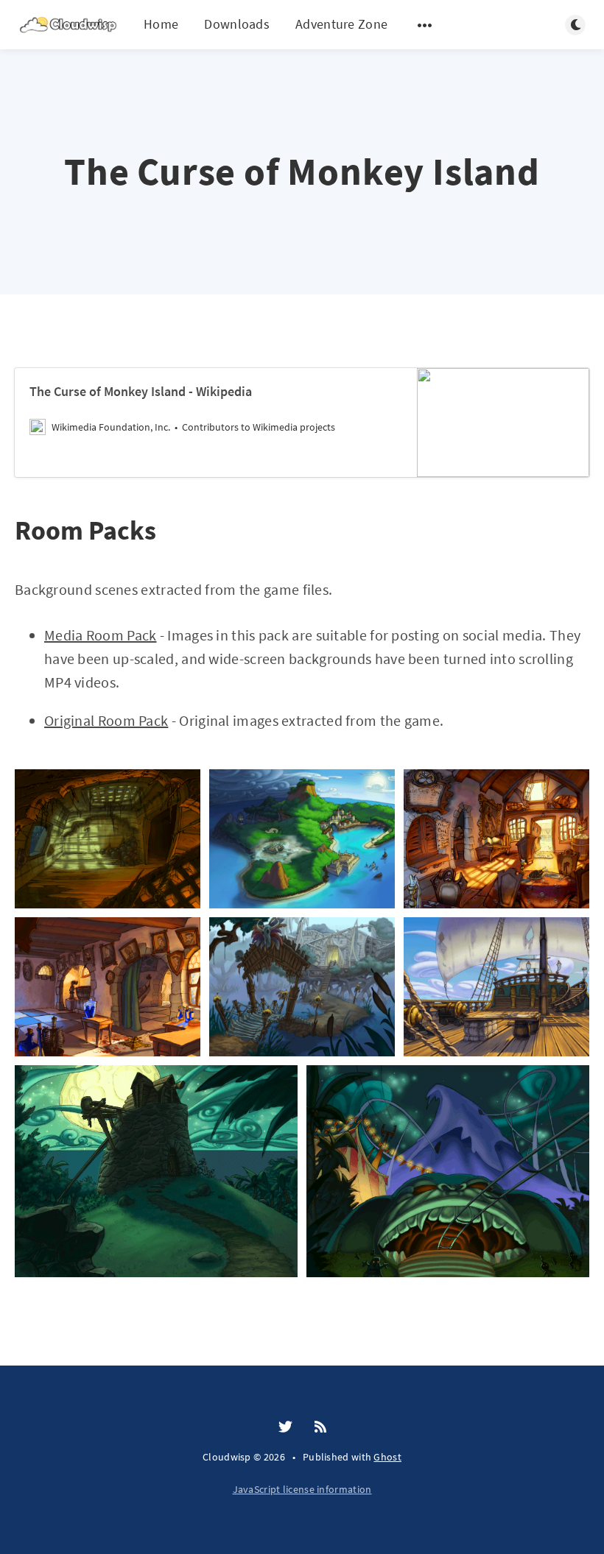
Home (161, 23)
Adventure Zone (341, 23)
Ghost (387, 1456)
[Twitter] (285, 1427)
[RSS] (320, 1427)
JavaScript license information (302, 1489)
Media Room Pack (100, 635)
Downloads (237, 23)
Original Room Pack (106, 720)
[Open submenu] (425, 25)
